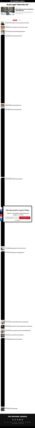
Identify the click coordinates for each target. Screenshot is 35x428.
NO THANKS (17, 220)
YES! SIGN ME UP (25, 217)
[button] (17, 210)
